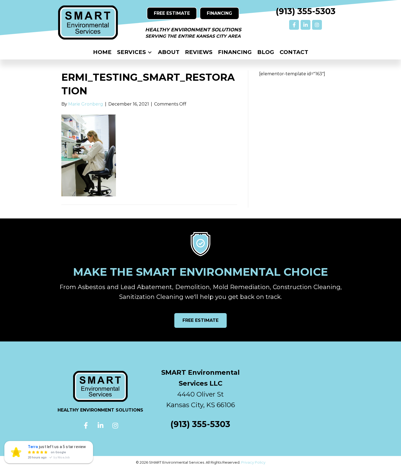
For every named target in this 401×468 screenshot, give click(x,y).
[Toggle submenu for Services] (149, 52)
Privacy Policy (253, 462)
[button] (294, 25)
